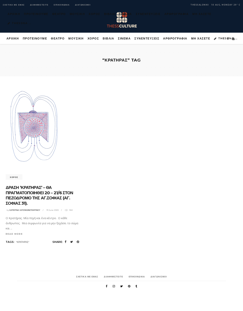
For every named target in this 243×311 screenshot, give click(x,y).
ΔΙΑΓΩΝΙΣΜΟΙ (83, 5)
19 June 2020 (52, 210)
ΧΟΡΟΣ (14, 177)
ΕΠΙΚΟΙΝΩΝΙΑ (62, 5)
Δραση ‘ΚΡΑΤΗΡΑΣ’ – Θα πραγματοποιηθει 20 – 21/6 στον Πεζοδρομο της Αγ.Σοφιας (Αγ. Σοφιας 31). (39, 195)
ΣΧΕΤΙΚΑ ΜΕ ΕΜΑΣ (14, 5)
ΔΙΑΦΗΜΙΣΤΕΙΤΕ (39, 5)
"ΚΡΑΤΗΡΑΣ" (22, 242)
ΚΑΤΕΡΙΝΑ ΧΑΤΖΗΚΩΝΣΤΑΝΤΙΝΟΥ (24, 210)
